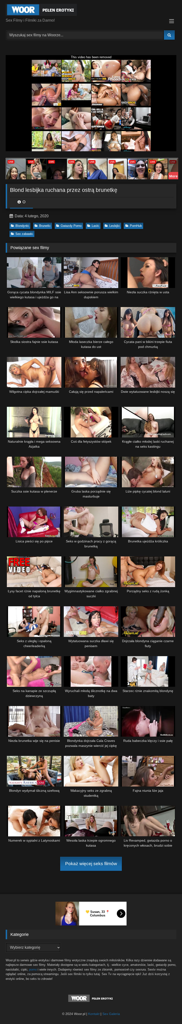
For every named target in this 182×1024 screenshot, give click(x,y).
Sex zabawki (24, 234)
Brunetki (44, 226)
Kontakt (94, 1014)
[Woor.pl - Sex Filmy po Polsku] (91, 11)
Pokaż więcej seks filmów (91, 863)
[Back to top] (167, 1010)
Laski (95, 226)
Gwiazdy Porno (71, 226)
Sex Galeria (111, 1014)
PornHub (136, 226)
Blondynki (22, 226)
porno (33, 969)
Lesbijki (114, 226)
